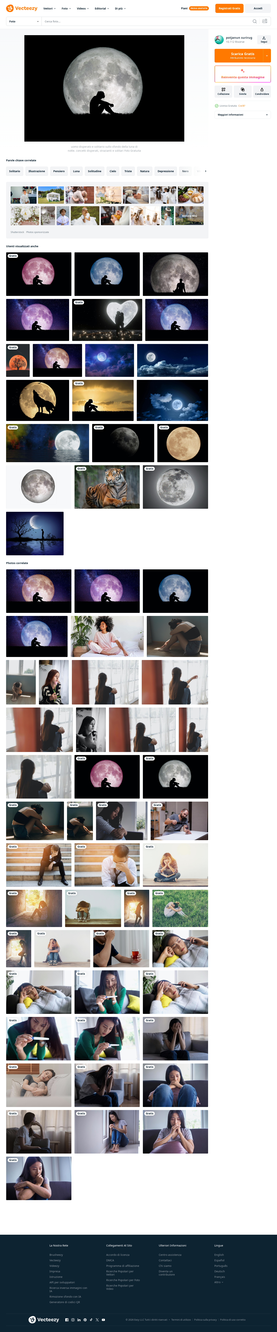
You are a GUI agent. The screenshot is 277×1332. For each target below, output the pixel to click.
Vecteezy (55, 1260)
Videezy (54, 1266)
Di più (119, 8)
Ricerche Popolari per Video (120, 1287)
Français (219, 1277)
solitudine (94, 171)
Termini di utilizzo (181, 1319)
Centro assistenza (170, 1255)
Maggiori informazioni (230, 114)
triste (128, 171)
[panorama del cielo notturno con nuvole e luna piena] (172, 360)
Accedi (258, 8)
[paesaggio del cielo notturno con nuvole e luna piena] (172, 400)
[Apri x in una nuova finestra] (97, 1319)
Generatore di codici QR (64, 1302)
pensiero (59, 171)
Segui (264, 41)
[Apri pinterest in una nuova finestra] (85, 1319)
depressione (166, 171)
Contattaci (165, 1260)
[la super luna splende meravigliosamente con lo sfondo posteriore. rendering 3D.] (123, 443)
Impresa (54, 1271)
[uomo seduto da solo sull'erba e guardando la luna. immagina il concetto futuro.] (175, 274)
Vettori (48, 8)
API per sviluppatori (62, 1282)
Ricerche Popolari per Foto (123, 1280)
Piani (184, 8)
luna (76, 171)
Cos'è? (241, 105)
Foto (65, 8)
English (219, 1255)
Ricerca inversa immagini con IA (68, 1289)
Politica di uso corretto (233, 1319)
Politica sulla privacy (205, 1319)
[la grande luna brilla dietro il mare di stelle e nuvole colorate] (47, 443)
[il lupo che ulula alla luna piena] (37, 400)
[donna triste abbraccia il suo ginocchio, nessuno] (93, 908)
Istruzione (55, 1277)
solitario (14, 171)
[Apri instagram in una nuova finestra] (72, 1319)
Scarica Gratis (242, 56)
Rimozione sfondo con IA (65, 1296)
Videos (81, 8)
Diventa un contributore (167, 1272)
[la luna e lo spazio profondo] (109, 360)
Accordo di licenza (117, 1255)
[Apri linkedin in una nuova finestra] (79, 1319)
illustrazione (37, 171)
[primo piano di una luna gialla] (182, 443)
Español (219, 1260)
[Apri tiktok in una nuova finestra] (91, 1319)
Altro (217, 1282)
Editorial (100, 8)
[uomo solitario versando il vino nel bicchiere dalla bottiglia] (179, 821)
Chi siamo (165, 1266)
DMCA (110, 1260)
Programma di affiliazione (122, 1266)
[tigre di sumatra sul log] (107, 487)
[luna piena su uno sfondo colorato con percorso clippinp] (38, 487)
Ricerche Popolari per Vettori (120, 1272)
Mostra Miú (189, 216)
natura (144, 171)
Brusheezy (56, 1255)
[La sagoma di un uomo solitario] (35, 533)
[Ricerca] (254, 21)
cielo (113, 171)
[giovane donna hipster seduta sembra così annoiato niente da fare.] (175, 865)
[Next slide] (202, 171)
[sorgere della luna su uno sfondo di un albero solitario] (18, 360)
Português (221, 1266)
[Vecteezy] (21, 8)
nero (185, 171)
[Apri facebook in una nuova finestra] (66, 1319)
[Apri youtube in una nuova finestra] (103, 1319)
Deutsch (219, 1271)
